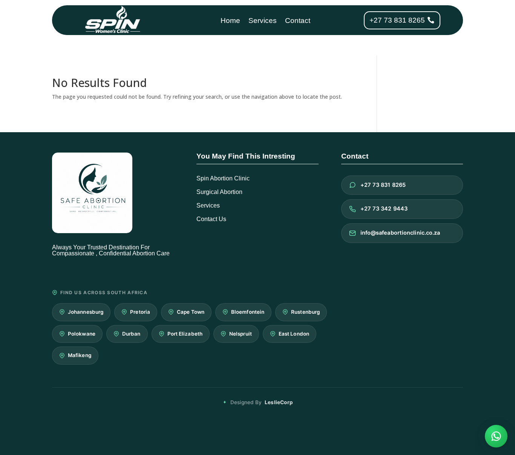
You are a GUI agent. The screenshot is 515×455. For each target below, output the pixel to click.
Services (262, 21)
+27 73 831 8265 (397, 20)
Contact (297, 21)
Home (230, 21)
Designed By (261, 402)
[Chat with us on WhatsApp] (496, 436)
